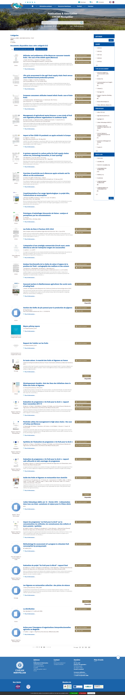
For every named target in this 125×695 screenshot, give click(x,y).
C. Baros (47, 481)
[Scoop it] (30, 2)
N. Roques (44, 406)
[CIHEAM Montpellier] (19, 667)
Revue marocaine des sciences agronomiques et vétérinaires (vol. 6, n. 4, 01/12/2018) (47, 270)
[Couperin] (99, 686)
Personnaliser (91, 693)
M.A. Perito (53, 100)
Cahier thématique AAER (32, 502)
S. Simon (42, 197)
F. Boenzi (25, 80)
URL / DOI (80, 59)
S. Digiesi (30, 80)
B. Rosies (37, 197)
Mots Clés (99, 154)
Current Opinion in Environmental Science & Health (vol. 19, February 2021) (44, 179)
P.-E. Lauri (47, 197)
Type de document (102, 69)
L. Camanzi (36, 60)
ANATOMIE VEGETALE (25, 38)
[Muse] (67, 687)
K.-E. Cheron (66, 481)
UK (113, 2)
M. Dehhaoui (42, 268)
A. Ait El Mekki (53, 426)
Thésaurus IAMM (14, 38)
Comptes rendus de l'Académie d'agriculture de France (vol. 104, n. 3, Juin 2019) (45, 231)
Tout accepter (74, 693)
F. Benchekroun (49, 268)
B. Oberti (31, 528)
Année (97, 44)
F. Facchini (35, 80)
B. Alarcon (25, 406)
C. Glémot (68, 480)
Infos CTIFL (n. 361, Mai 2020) (33, 199)
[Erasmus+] (78, 687)
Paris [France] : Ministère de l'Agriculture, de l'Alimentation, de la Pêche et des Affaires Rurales (47, 407)
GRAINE (13, 42)
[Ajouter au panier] (76, 55)
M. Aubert (33, 426)
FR (109, 2)
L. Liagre (31, 631)
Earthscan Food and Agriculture (60, 288)
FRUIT (32, 38)
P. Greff (29, 481)
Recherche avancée (79, 26)
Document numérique (83, 62)
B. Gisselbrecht (43, 528)
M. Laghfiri (31, 177)
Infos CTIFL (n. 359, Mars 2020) (33, 219)
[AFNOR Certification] (18, 687)
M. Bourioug (37, 177)
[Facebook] (25, 2)
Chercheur (90, 6)
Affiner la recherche (41, 49)
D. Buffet (59, 480)
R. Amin (48, 60)
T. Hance (32, 137)
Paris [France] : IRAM (46, 631)
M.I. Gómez (37, 157)
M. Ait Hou (30, 60)
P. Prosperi (42, 60)
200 (89, 647)
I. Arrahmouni (26, 268)
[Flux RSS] (34, 2)
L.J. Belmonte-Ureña (38, 120)
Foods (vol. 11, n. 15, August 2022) (34, 101)
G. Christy (25, 217)
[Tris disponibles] (12, 49)
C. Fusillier (25, 631)
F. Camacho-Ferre (59, 120)
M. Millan (31, 197)
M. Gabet (52, 197)
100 (86, 647)
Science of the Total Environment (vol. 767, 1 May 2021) (39, 159)
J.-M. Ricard (26, 197)
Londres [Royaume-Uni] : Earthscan (42, 288)
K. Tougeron (26, 137)
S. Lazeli (25, 250)
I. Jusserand (52, 480)
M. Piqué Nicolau (27, 310)
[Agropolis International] (88, 687)
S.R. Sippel (30, 288)
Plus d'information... (30, 69)
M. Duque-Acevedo (27, 120)
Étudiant (79, 6)
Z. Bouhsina (40, 426)
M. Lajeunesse (35, 480)
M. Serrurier (56, 481)
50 (82, 647)
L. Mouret (37, 481)
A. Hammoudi (46, 100)
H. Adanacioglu (27, 426)
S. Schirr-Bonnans (52, 528)
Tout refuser (83, 693)
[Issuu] (32, 2)
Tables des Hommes (67, 362)
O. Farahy (25, 177)
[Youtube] (27, 2)
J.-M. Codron (46, 426)
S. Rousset (60, 426)
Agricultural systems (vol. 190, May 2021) (36, 139)
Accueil (32, 6)
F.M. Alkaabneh (27, 157)
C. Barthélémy (37, 406)
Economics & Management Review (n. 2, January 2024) (39, 61)
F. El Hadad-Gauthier (28, 100)
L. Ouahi (25, 60)
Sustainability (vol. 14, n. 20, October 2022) (36, 81)
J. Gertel (25, 288)
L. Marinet (59, 528)
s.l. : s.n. (30, 250)
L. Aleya (43, 177)
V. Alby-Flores (37, 631)
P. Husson (43, 480)
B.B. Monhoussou (38, 100)
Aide (71, 26)
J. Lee (32, 157)
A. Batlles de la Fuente (49, 120)
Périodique (99, 108)
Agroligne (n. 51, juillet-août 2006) (34, 611)
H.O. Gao (43, 157)
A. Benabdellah (34, 268)
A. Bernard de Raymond (29, 362)
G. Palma (31, 406)
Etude (53, 631)
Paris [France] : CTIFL (34, 387)
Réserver (86, 300)
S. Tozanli (65, 426)
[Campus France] (28, 687)
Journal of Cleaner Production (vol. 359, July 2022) (38, 121)
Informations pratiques (46, 6)
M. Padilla (49, 406)
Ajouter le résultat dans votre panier (24, 49)
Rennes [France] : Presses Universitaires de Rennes (48, 362)
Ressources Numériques (64, 6)
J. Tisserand (26, 480)
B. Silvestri (41, 80)
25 (80, 647)
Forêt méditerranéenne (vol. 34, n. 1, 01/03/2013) (38, 311)
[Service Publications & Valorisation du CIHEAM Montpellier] (16, 5)
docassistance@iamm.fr (59, 663)
